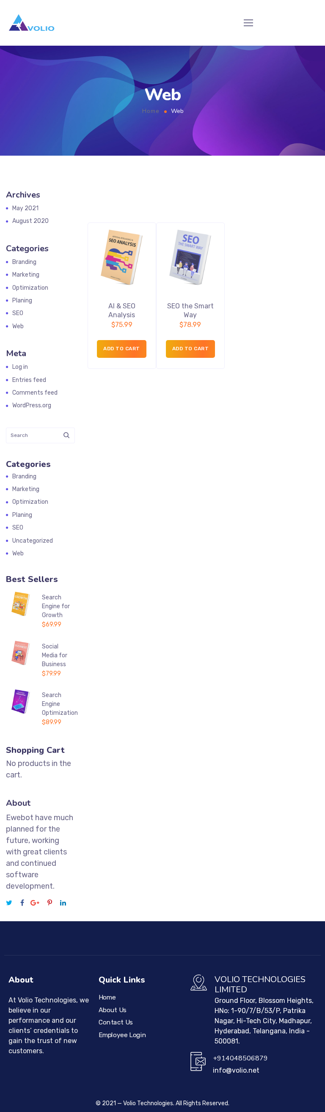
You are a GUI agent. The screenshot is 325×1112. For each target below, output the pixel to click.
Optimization (30, 287)
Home (151, 111)
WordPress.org (31, 405)
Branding (24, 262)
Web (18, 326)
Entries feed (29, 380)
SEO (17, 313)
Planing (22, 300)
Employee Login (122, 1035)
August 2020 (30, 221)
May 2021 (25, 208)
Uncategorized (32, 540)
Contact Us (116, 1022)
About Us (113, 1010)
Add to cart (121, 348)
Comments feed (35, 392)
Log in (20, 367)
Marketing (25, 274)
